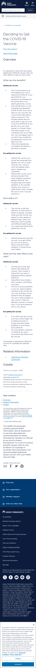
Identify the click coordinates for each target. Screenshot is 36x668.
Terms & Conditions (9, 543)
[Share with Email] (5, 466)
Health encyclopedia (12, 25)
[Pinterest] (22, 577)
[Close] (33, 624)
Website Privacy (8, 530)
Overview (7, 400)
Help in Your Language (10, 525)
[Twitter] (5, 577)
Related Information (11, 402)
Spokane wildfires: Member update (16, 16)
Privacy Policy (10, 416)
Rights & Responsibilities (11, 547)
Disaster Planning (9, 556)
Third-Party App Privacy (11, 552)
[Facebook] (10, 577)
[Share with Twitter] (16, 466)
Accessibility (7, 517)
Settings (18, 658)
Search (30, 10)
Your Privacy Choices (10, 538)
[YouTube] (16, 577)
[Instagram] (28, 577)
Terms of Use (26, 415)
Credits (6, 405)
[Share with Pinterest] (22, 466)
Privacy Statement (16, 654)
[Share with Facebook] (11, 466)
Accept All (18, 664)
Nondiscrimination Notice (11, 521)
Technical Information (10, 560)
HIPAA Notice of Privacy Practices (14, 534)
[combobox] (13, 10)
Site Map (6, 565)
